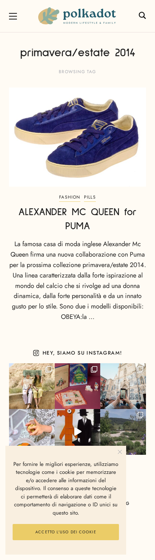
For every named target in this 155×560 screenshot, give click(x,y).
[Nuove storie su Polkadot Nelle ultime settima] (32, 386)
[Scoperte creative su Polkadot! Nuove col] (123, 386)
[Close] (120, 452)
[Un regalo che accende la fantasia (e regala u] (32, 432)
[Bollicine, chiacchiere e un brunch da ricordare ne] (123, 432)
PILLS (90, 197)
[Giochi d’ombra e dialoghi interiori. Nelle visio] (78, 432)
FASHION (69, 197)
